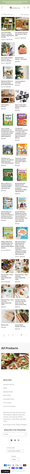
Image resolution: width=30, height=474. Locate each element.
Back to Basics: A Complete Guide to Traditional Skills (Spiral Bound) (6, 186)
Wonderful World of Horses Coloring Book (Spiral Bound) (7, 83)
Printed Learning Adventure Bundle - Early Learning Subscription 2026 (21, 302)
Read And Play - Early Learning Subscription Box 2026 (21, 277)
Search (5, 388)
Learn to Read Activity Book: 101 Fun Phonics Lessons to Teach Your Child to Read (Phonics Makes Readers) (7, 132)
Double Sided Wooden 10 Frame (20, 325)
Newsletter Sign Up (8, 384)
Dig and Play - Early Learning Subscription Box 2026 (7, 277)
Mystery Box (5, 325)
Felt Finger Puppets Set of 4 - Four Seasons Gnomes (7, 59)
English (14, 459)
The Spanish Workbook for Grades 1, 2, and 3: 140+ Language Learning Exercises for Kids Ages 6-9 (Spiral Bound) (21, 133)
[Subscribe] (25, 434)
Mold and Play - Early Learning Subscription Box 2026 (7, 302)
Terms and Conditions (9, 406)
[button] (2, 7)
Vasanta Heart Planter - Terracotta (21, 58)
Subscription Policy (8, 399)
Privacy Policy (7, 402)
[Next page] (26, 335)
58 (21, 335)
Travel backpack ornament (20, 82)
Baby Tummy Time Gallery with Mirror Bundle (20, 106)
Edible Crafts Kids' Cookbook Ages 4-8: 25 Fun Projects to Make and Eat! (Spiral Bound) (7, 245)
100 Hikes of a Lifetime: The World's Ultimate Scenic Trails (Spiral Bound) (7, 161)
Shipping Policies (8, 391)
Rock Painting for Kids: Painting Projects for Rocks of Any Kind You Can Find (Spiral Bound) (7, 215)
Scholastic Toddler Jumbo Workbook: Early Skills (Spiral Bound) (20, 161)
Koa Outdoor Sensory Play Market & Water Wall (21, 34)
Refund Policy (7, 395)
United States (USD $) (14, 451)
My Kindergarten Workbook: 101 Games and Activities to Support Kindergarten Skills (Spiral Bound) (21, 187)
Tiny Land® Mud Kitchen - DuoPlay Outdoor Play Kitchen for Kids (7, 35)
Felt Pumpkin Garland (5, 105)
